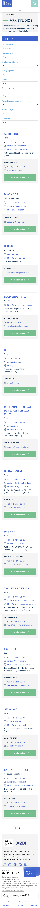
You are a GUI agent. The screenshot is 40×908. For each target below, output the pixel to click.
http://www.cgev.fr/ (15, 429)
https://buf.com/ (13, 365)
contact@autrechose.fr (16, 145)
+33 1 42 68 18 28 (15, 358)
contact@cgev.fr (13, 426)
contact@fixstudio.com (16, 661)
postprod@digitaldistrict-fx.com (20, 483)
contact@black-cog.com (16, 206)
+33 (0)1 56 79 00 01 (16, 142)
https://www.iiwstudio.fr (16, 725)
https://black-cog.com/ (16, 209)
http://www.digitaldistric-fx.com (20, 486)
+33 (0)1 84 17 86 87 (16, 422)
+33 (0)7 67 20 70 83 (16, 322)
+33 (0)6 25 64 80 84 (16, 504)
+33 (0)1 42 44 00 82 (16, 479)
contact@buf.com (14, 362)
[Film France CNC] (7, 3)
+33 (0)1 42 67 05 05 (16, 657)
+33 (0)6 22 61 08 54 (16, 681)
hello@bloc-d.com (14, 254)
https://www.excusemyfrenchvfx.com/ (21, 604)
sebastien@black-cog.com (17, 222)
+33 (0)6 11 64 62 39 (16, 166)
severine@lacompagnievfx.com (19, 447)
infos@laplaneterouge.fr (16, 782)
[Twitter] (15, 865)
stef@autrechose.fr (15, 170)
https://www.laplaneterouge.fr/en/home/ (21, 785)
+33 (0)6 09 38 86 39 (16, 597)
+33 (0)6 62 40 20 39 (16, 717)
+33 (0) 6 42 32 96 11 (16, 202)
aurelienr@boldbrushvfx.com (18, 326)
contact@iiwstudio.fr (15, 721)
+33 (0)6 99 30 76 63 (16, 778)
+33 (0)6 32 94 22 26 (16, 540)
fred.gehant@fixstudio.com (18, 685)
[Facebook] (5, 865)
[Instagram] (10, 865)
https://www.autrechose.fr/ (18, 149)
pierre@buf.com (13, 383)
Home (5, 14)
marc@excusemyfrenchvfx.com (19, 625)
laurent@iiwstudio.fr (15, 746)
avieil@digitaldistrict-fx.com (18, 507)
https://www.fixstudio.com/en (19, 664)
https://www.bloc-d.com (16, 258)
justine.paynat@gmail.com (17, 543)
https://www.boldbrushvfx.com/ (19, 305)
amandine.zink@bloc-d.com (18, 272)
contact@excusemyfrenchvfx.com (20, 600)
